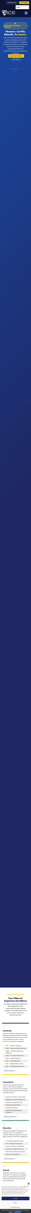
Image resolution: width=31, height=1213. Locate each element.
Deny (15, 1202)
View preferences (15, 1207)
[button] (28, 1183)
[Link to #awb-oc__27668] (26, 13)
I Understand (17, 1211)
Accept (15, 1198)
